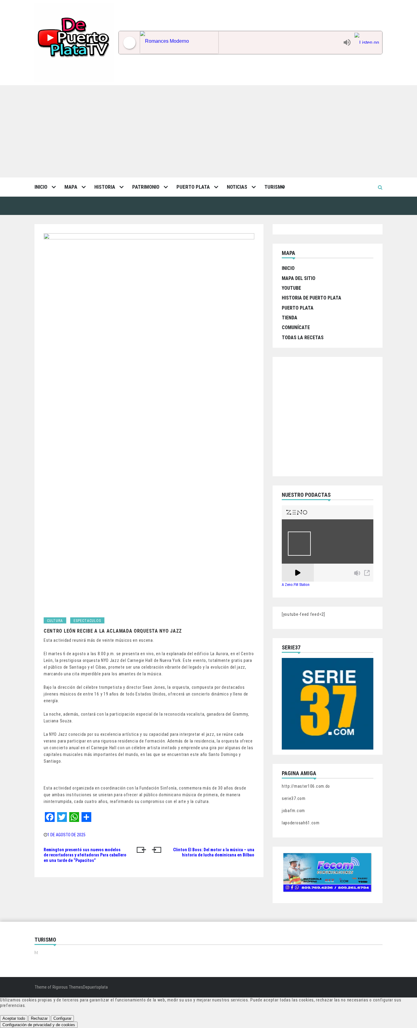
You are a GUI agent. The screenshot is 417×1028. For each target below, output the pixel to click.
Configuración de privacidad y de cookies (38, 1025)
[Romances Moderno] (240, 43)
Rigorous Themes (68, 987)
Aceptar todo (13, 1018)
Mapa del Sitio (298, 278)
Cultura (55, 621)
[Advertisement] (208, 131)
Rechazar (39, 1018)
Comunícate (296, 327)
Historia (104, 187)
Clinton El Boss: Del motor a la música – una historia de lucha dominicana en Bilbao (213, 852)
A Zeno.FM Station (296, 584)
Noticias (237, 187)
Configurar (62, 1018)
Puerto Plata (193, 187)
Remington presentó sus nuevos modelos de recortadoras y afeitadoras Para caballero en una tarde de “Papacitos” (85, 855)
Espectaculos (87, 621)
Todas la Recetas (303, 337)
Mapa (70, 187)
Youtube (291, 288)
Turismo (274, 187)
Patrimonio (145, 187)
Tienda (289, 318)
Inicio (40, 187)
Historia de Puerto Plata (311, 298)
